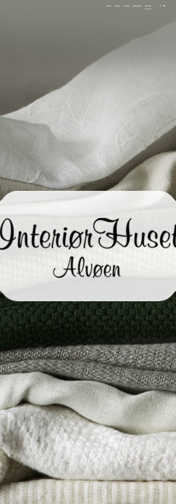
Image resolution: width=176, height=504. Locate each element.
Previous (6, 252)
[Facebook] (160, 6)
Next (170, 252)
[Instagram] (164, 6)
